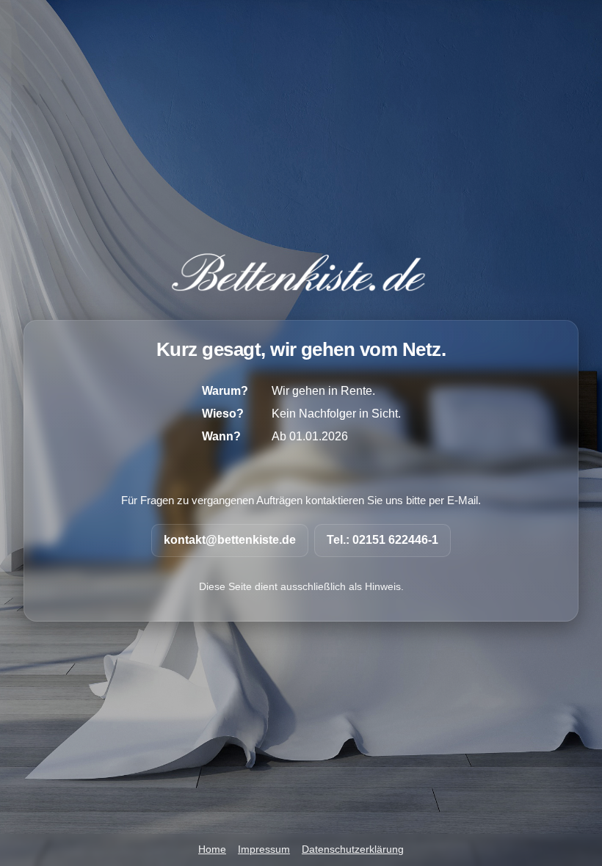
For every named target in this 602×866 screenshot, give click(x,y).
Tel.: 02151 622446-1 (382, 540)
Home (212, 849)
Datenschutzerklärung (353, 849)
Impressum (264, 849)
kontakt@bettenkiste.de (230, 540)
